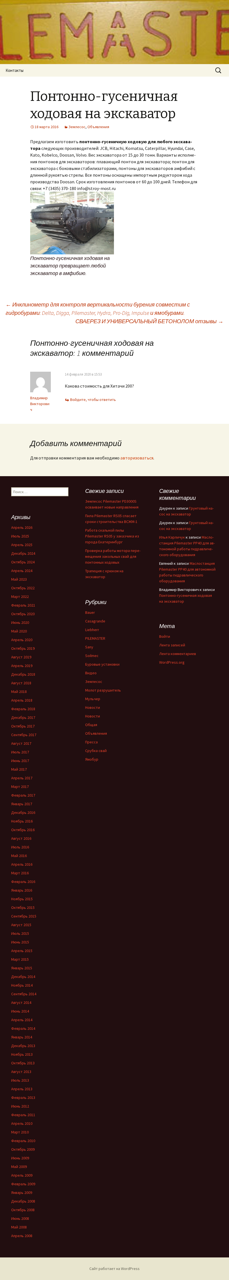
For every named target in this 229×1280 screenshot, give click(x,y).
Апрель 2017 (21, 777)
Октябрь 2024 (23, 561)
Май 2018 (19, 691)
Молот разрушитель (103, 690)
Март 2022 (20, 596)
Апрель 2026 (21, 527)
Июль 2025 (20, 536)
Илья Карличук (172, 537)
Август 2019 (21, 657)
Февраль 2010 (23, 1140)
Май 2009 (19, 1166)
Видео (91, 672)
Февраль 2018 (23, 708)
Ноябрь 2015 (22, 898)
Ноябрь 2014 (22, 985)
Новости (92, 707)
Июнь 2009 (20, 1157)
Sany (89, 646)
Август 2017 (21, 743)
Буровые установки (102, 664)
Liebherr (92, 629)
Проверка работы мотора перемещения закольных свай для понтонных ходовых (112, 556)
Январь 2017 (21, 803)
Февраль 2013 (23, 1097)
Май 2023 (19, 579)
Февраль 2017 (23, 795)
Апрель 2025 (21, 544)
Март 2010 (20, 1132)
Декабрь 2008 (23, 1201)
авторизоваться (136, 458)
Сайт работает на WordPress (114, 1268)
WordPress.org (172, 662)
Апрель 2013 (21, 1088)
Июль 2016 (20, 847)
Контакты (14, 70)
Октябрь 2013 (23, 1062)
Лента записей (172, 645)
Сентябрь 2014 (23, 993)
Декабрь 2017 (23, 717)
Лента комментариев (177, 653)
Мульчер (92, 698)
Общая (91, 724)
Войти (164, 636)
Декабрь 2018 (23, 674)
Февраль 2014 (23, 1028)
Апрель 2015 (21, 950)
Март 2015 (20, 959)
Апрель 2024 (21, 570)
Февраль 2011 (23, 1114)
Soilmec (92, 655)
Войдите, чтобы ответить (93, 399)
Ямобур (91, 759)
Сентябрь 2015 (23, 916)
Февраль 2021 (23, 605)
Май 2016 (19, 855)
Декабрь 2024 (23, 553)
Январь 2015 (21, 967)
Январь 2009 (21, 1192)
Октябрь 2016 (23, 829)
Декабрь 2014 (23, 976)
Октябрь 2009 (23, 1149)
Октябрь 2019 (23, 648)
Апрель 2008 (21, 1235)
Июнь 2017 (20, 760)
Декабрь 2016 (23, 812)
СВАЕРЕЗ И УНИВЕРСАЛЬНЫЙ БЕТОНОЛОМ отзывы (149, 321)
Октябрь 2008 (23, 1209)
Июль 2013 (20, 1080)
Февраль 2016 (23, 881)
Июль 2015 (20, 933)
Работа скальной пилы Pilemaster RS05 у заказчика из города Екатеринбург (112, 536)
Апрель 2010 (21, 1123)
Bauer (90, 612)
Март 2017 (20, 786)
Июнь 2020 (20, 622)
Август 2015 (21, 924)
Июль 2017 (20, 752)
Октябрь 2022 (23, 587)
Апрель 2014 (21, 1019)
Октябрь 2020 (23, 613)
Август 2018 (21, 682)
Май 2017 (19, 769)
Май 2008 (19, 1227)
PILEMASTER (95, 638)
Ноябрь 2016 (22, 821)
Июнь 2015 (20, 942)
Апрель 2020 (21, 639)
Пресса (91, 741)
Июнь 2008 (20, 1218)
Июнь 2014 (20, 1011)
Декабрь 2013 (23, 1045)
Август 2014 (21, 1002)
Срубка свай (96, 750)
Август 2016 (21, 838)
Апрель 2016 (21, 864)
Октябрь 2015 (23, 907)
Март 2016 (20, 872)
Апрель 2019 (21, 665)
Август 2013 (21, 1071)
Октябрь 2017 (23, 726)
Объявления (98, 126)
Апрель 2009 (21, 1175)
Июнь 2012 (20, 1106)
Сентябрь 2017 (23, 734)
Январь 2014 (21, 1037)
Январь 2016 (21, 890)
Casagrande (95, 621)
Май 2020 (19, 631)
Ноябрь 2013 (22, 1054)
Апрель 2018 (21, 700)
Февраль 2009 (23, 1183)
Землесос (76, 126)
